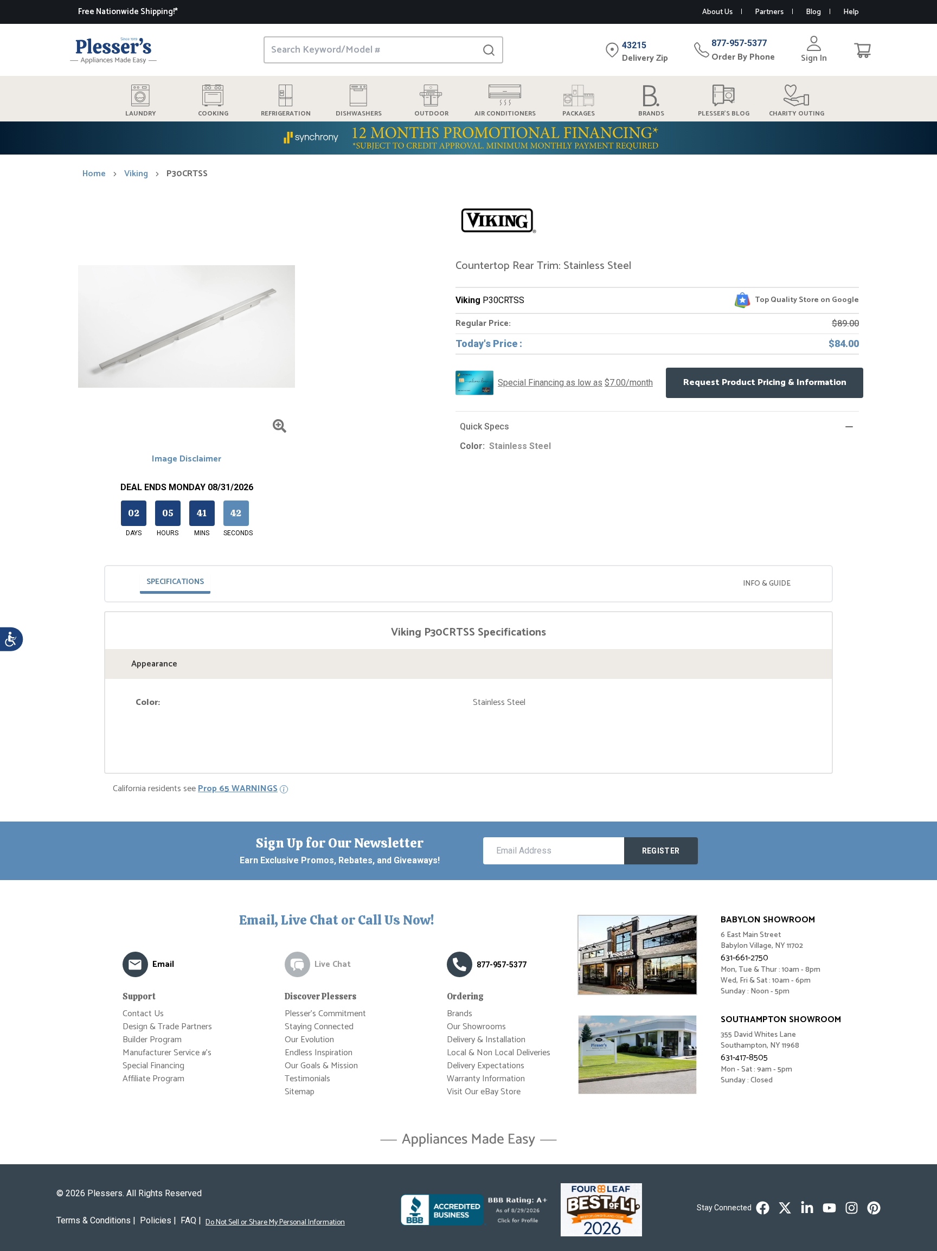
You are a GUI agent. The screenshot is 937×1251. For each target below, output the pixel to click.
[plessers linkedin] (807, 1208)
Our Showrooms (476, 1026)
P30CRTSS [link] (187, 174)
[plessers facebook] (762, 1208)
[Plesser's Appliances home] (113, 50)
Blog (813, 12)
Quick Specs (484, 426)
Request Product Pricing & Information (764, 382)
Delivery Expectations (485, 1065)
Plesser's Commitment (325, 1013)
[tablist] (468, 583)
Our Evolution (309, 1039)
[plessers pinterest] (874, 1208)
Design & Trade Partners (167, 1026)
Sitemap (300, 1092)
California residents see (195, 788)
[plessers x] (785, 1208)
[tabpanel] (468, 667)
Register (661, 850)
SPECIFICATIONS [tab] (175, 582)
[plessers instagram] (851, 1208)
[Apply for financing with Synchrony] (468, 138)
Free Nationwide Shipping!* (128, 11)
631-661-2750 (744, 958)
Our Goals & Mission (321, 1065)
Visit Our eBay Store (484, 1092)
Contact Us (143, 1013)
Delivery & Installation (486, 1039)
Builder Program (152, 1039)
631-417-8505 (744, 1057)
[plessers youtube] (829, 1208)
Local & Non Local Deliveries (498, 1052)
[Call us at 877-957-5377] (459, 964)
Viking (136, 174)
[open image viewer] (279, 425)
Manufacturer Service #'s (167, 1052)
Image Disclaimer (186, 459)
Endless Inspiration (318, 1052)
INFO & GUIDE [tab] (767, 584)
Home (94, 174)
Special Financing (153, 1065)
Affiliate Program (153, 1079)
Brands (459, 1013)
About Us (717, 12)
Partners (769, 12)
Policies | (158, 1220)
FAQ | (191, 1220)
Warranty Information (486, 1079)
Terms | (96, 1220)
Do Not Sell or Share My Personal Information (275, 1222)
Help (851, 12)
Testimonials (307, 1079)
